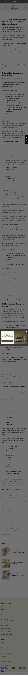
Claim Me (7, 340)
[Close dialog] (26, 331)
